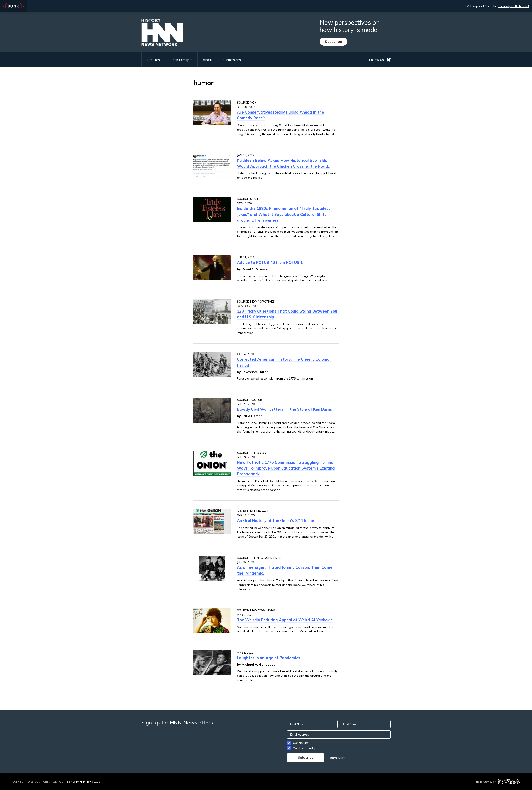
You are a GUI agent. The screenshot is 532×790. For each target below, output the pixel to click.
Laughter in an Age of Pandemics (268, 657)
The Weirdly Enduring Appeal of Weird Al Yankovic (285, 619)
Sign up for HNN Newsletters (83, 781)
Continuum (300, 743)
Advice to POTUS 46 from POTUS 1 (270, 262)
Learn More (336, 757)
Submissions (232, 60)
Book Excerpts (181, 60)
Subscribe (333, 41)
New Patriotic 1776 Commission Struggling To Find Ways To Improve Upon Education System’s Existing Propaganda (286, 468)
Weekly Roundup (304, 748)
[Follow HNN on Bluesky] (389, 60)
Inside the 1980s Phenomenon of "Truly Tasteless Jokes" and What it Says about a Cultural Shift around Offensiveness (284, 214)
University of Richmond (513, 6)
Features (153, 60)
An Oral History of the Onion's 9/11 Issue (275, 520)
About (207, 60)
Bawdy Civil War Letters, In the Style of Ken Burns (284, 409)
